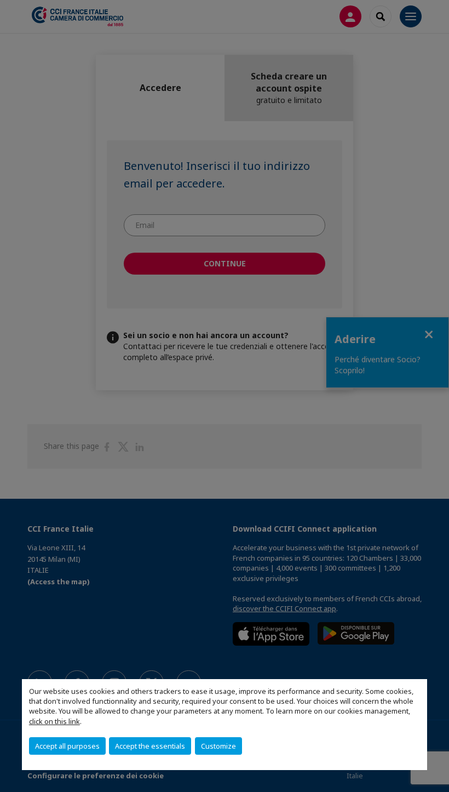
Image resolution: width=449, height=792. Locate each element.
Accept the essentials (150, 746)
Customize (218, 746)
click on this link (54, 721)
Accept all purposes (67, 746)
